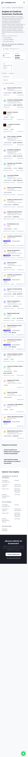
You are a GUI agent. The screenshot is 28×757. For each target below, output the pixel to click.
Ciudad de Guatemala (5, 529)
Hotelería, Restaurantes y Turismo (6, 496)
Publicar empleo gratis (13, 554)
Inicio (3, 7)
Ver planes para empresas (13, 558)
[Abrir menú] (24, 2)
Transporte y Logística (5, 485)
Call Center (17, 494)
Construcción (5, 489)
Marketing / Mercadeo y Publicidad (17, 490)
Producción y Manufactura (17, 485)
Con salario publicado (8, 83)
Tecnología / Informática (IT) (6, 481)
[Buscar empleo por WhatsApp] (23, 753)
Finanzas (16, 480)
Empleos (8, 7)
